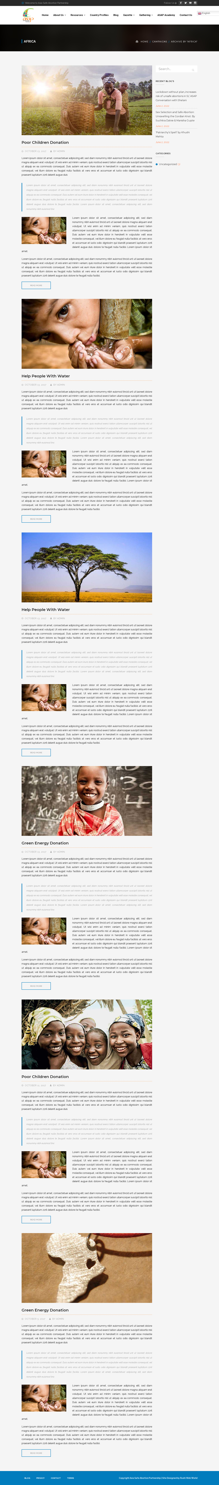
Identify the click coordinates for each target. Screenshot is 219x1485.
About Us (58, 15)
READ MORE (36, 285)
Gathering (144, 15)
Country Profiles (99, 15)
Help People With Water (46, 376)
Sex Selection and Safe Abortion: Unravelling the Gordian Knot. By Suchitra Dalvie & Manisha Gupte (175, 116)
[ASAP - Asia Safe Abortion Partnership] (28, 15)
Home (45, 15)
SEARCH (193, 69)
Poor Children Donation (45, 142)
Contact (56, 1478)
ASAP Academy (166, 15)
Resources (77, 15)
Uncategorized (168, 164)
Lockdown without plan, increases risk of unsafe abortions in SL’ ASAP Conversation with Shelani (176, 96)
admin (61, 151)
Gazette (127, 15)
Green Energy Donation (45, 843)
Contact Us (186, 15)
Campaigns (159, 41)
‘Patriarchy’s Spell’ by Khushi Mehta (173, 134)
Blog (115, 15)
